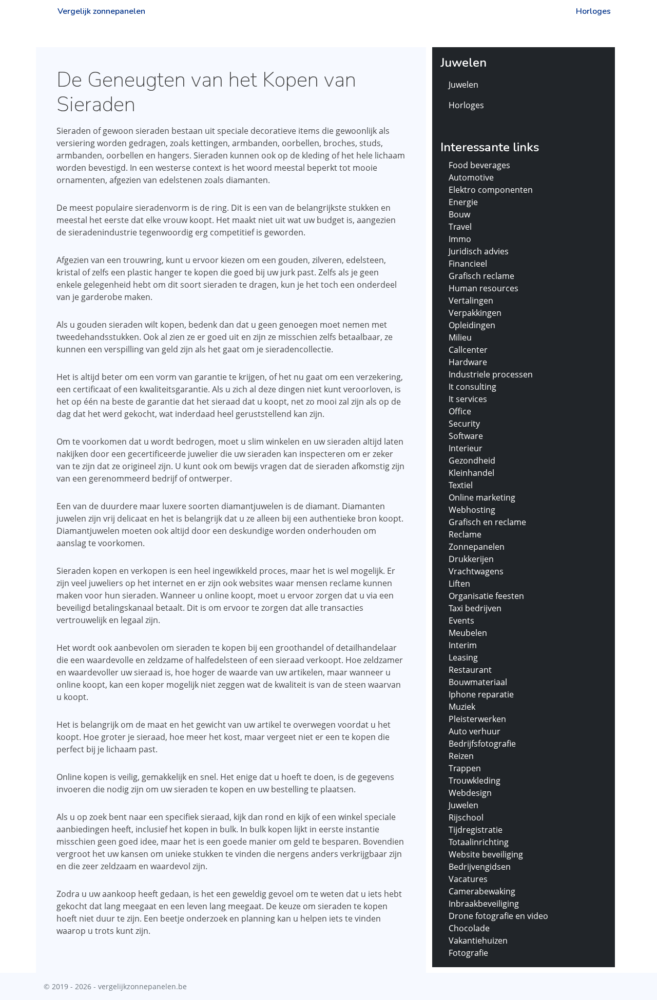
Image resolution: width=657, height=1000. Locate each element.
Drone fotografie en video (498, 916)
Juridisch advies (479, 251)
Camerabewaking (482, 891)
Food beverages (479, 165)
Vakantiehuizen (478, 940)
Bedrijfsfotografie (482, 743)
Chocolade (469, 928)
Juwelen (463, 84)
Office (460, 411)
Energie (463, 202)
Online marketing (482, 497)
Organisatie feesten (486, 596)
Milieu (460, 337)
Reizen (461, 756)
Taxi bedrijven (475, 608)
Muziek (462, 706)
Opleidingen (472, 325)
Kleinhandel (471, 472)
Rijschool (466, 817)
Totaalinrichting (479, 842)
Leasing (463, 657)
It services (468, 399)
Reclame (465, 534)
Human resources (483, 288)
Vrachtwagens (476, 571)
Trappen (465, 768)
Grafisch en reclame (487, 522)
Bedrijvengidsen (480, 866)
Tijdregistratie (476, 829)
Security (464, 423)
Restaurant (470, 669)
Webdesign (470, 792)
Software (466, 436)
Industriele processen (491, 374)
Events (461, 620)
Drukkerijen (471, 559)
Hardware (468, 362)
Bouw (459, 214)
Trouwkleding (474, 780)
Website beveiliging (486, 854)
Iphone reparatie (481, 694)
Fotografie (468, 952)
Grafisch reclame (481, 276)
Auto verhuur (474, 731)
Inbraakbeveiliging (484, 903)
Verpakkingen (475, 312)
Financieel (468, 263)
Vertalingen (471, 300)
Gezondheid (472, 460)
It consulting (472, 386)
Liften (459, 583)
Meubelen (468, 632)
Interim (463, 645)
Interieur (465, 448)
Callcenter (468, 349)
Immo (460, 239)
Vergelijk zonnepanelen (101, 11)
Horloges (593, 11)
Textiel (461, 485)
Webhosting (472, 509)
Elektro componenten (491, 189)
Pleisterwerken (477, 719)
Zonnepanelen (477, 546)
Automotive (471, 177)
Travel (460, 226)
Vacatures (468, 879)
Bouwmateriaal (478, 682)
